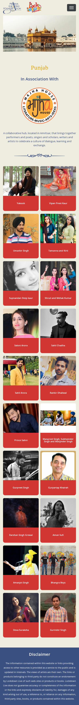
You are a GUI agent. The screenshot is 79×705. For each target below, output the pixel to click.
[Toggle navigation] (71, 7)
